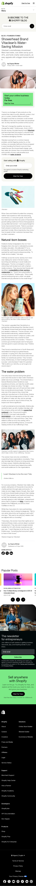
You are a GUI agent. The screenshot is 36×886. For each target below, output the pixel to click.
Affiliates (4, 752)
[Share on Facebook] (3, 553)
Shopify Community (8, 796)
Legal (3, 757)
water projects (15, 154)
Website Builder (24, 732)
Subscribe (18, 657)
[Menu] (33, 3)
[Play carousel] (18, 600)
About (3, 726)
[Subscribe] (32, 26)
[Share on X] (7, 553)
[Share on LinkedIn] (11, 553)
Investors (4, 737)
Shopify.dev (5, 808)
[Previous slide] (13, 600)
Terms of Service (18, 861)
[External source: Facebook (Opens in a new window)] (4, 881)
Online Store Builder (25, 726)
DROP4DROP (6, 416)
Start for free (26, 3)
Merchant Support (7, 775)
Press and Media (7, 742)
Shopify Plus (5, 836)
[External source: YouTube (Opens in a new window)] (13, 881)
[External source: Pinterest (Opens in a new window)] (31, 881)
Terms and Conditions (27, 664)
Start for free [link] (18, 176)
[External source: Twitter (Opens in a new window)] (9, 881)
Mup (21, 501)
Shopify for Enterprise (9, 842)
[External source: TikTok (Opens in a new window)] (22, 881)
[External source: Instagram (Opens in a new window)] (18, 881)
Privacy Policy (8, 666)
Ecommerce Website (26, 737)
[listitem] (18, 584)
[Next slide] (23, 600)
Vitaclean (31, 130)
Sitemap (18, 871)
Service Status (6, 763)
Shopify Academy (7, 791)
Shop (3, 831)
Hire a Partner (6, 786)
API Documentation (8, 814)
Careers (4, 732)
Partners (4, 747)
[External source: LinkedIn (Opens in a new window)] (26, 881)
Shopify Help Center (8, 780)
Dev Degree (5, 819)
